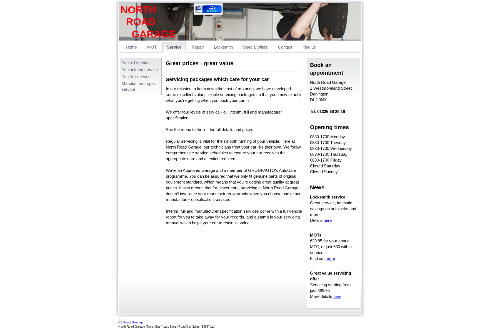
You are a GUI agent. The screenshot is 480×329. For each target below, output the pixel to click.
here (328, 220)
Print (126, 322)
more (330, 258)
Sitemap (137, 322)
